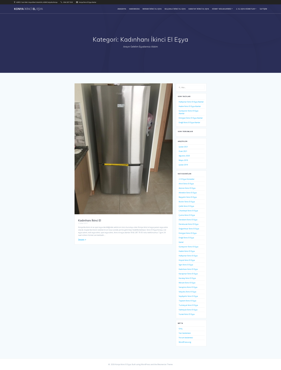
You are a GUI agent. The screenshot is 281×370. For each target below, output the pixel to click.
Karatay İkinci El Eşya (199, 9)
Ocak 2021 (183, 151)
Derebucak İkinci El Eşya (188, 224)
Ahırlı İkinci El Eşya (186, 183)
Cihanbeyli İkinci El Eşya (188, 210)
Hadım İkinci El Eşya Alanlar (190, 106)
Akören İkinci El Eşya (187, 188)
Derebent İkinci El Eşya (188, 219)
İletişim (263, 9)
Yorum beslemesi (186, 337)
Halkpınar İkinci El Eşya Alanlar (191, 102)
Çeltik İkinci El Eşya (186, 206)
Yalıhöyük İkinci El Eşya (188, 309)
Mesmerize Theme (165, 364)
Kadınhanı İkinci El (89, 220)
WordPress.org (185, 342)
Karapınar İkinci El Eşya (188, 273)
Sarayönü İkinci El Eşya (188, 287)
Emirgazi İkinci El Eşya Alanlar (191, 118)
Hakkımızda (134, 9)
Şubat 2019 (183, 165)
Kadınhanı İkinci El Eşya (188, 269)
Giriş (180, 328)
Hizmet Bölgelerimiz (221, 9)
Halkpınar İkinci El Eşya (188, 255)
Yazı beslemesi (185, 333)
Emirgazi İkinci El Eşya (187, 233)
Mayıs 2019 (183, 160)
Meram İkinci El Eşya (152, 9)
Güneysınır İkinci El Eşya (188, 246)
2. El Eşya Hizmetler (245, 9)
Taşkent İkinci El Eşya (187, 300)
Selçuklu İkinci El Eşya (175, 9)
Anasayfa (122, 9)
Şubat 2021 (183, 147)
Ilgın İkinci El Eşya (186, 264)
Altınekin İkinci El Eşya (188, 192)
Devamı (81, 239)
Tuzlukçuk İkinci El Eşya (188, 305)
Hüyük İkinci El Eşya (187, 260)
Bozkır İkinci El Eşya (187, 201)
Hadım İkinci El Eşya (187, 251)
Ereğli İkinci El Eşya (186, 237)
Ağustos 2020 (184, 156)
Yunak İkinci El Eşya (187, 314)
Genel (181, 242)
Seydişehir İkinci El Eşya (188, 296)
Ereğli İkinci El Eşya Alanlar (189, 122)
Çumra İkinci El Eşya (187, 215)
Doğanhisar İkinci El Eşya (189, 228)
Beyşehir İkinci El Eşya (188, 197)
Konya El (28, 8)
